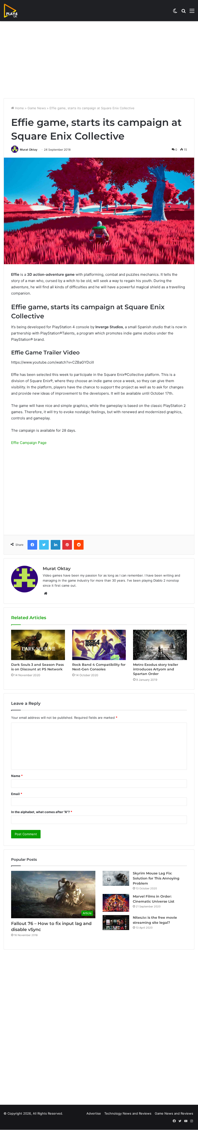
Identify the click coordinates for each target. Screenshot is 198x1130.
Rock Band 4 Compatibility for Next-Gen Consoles (99, 666)
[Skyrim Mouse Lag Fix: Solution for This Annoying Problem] (116, 878)
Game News (37, 108)
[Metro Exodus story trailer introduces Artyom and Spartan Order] (160, 645)
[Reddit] (79, 545)
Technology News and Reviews (127, 1113)
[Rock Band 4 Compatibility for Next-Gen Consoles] (99, 645)
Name (17, 776)
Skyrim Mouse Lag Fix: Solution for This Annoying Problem (156, 878)
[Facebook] (32, 545)
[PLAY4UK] (15, 10)
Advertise (93, 1113)
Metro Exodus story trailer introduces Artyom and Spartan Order (155, 669)
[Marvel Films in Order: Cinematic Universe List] (116, 903)
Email (16, 794)
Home (19, 108)
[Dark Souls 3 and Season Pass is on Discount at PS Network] (38, 645)
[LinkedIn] (55, 545)
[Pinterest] (67, 545)
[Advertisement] (99, 59)
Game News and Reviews (174, 1113)
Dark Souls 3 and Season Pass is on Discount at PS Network (37, 666)
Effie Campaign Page (29, 442)
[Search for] (183, 12)
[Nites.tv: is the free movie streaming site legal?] (116, 922)
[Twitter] (44, 545)
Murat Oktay (28, 149)
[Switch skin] (175, 12)
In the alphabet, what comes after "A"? (41, 812)
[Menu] (192, 12)
